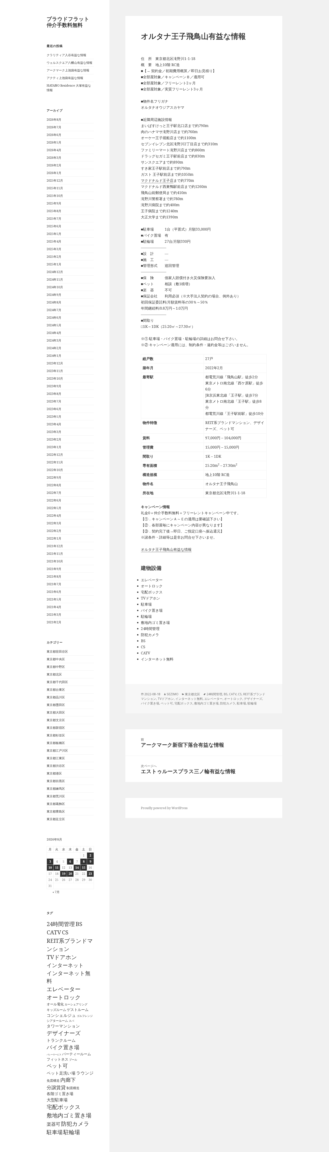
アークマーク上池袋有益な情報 (68, 70)
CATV (54, 932)
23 (90, 874)
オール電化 (55, 1004)
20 (70, 874)
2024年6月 (54, 317)
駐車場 (55, 1132)
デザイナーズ (64, 1033)
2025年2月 (54, 257)
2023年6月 (54, 409)
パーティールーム (76, 1053)
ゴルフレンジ (85, 1016)
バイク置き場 (63, 1047)
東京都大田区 (56, 712)
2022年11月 (55, 462)
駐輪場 (71, 1132)
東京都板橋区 (56, 743)
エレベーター (64, 989)
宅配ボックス (64, 1107)
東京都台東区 (56, 689)
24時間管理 (61, 924)
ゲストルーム (78, 1009)
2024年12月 (55, 272)
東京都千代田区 (57, 682)
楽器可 (53, 1124)
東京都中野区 (56, 667)
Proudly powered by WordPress (164, 808)
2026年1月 (54, 173)
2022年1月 (54, 538)
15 (83, 867)
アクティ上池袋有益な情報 (65, 78)
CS (65, 932)
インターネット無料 (189, 699)
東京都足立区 (56, 819)
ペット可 (57, 1065)
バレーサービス (54, 1054)
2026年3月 (54, 158)
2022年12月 (55, 455)
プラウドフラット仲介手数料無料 (68, 21)
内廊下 (68, 1079)
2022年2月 (54, 531)
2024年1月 (54, 356)
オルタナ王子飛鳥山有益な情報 (166, 549)
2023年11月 (55, 371)
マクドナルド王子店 (157, 180)
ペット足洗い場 (61, 1073)
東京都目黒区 (56, 781)
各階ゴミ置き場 (60, 1093)
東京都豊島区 (56, 811)
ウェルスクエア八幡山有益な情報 (69, 63)
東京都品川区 (56, 697)
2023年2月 (54, 439)
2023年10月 (55, 378)
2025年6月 (54, 226)
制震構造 (72, 1088)
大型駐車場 (57, 1100)
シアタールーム (57, 1021)
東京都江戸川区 (57, 750)
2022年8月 (54, 485)
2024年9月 (54, 295)
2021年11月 (55, 554)
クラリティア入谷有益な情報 (66, 55)
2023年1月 (54, 447)
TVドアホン (62, 957)
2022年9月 (54, 477)
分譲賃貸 (56, 1087)
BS (79, 924)
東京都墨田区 (56, 705)
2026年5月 (54, 142)
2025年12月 (55, 180)
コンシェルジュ (61, 1015)
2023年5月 (54, 416)
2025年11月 (55, 188)
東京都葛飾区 (56, 804)
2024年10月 (55, 287)
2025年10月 (55, 196)
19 (63, 874)
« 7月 (56, 892)
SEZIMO (172, 694)
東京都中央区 (56, 659)
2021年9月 (54, 569)
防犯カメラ (75, 1123)
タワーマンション (63, 1026)
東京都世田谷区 (57, 651)
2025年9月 (54, 203)
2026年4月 (54, 150)
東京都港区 (54, 773)
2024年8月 (54, 302)
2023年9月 (54, 386)
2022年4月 (54, 515)
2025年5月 (54, 234)
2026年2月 (54, 165)
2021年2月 (54, 622)
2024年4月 (54, 333)
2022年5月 (54, 508)
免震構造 (53, 1080)
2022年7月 (54, 493)
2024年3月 (54, 340)
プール (73, 1059)
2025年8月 (54, 211)
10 (50, 867)
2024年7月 (54, 310)
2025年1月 (54, 264)
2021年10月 (55, 561)
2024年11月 (55, 279)
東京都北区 (54, 674)
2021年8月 (54, 576)
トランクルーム (61, 1040)
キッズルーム (56, 1010)
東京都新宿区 (56, 728)
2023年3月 (54, 432)
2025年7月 (54, 218)
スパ (71, 1021)
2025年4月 (54, 241)
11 (56, 867)
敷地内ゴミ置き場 (69, 1115)
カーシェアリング (76, 1004)
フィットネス (57, 1059)
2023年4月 (54, 424)
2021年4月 (54, 607)
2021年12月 (55, 546)
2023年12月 (55, 363)
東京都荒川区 (56, 796)
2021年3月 (54, 614)
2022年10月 (55, 470)
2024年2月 (54, 348)
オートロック (64, 997)
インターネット (65, 965)
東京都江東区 (56, 758)
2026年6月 (54, 135)
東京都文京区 (56, 720)
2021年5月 (54, 599)
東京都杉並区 (56, 735)
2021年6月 (54, 592)
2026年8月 (54, 119)
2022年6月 (54, 500)
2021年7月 (54, 584)
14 (77, 867)
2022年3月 (54, 523)
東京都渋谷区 (56, 766)
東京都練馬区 (56, 788)
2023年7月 (54, 401)
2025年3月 (54, 249)
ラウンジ (85, 1073)
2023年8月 (54, 394)
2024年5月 (54, 325)
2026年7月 (54, 127)
